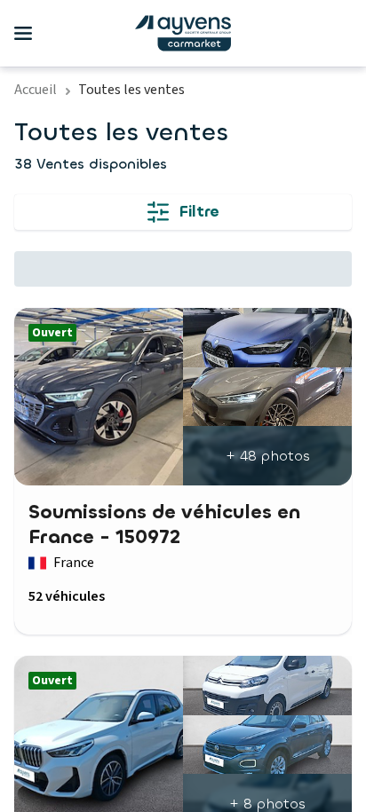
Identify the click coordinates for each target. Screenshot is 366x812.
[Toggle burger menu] (23, 34)
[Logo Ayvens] (183, 33)
